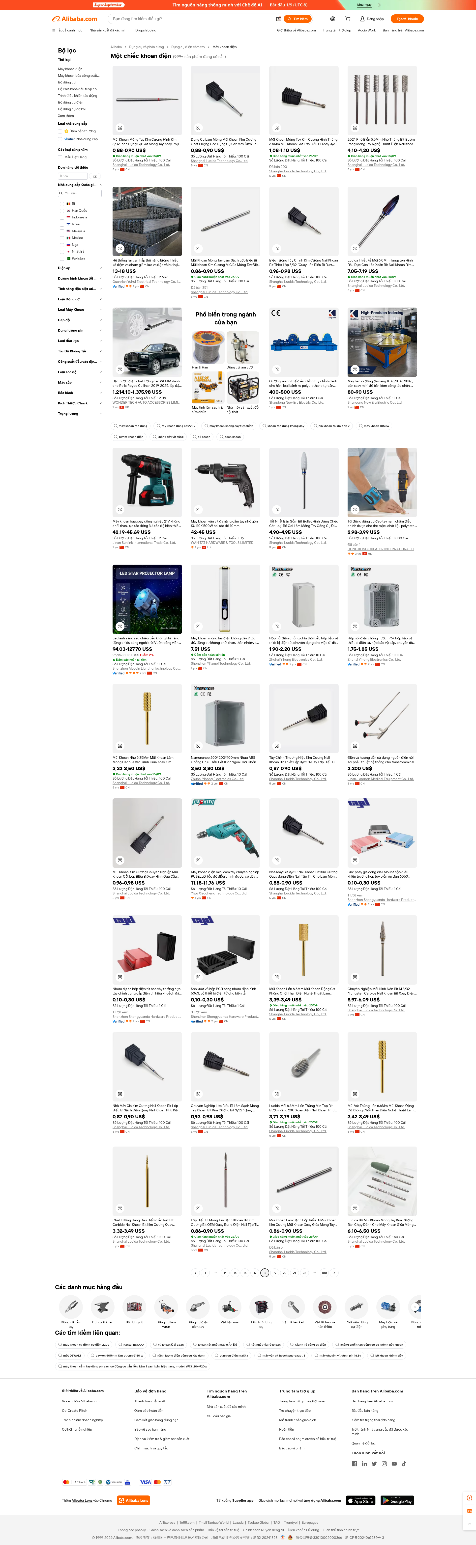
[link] (469, 1498)
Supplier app (243, 1500)
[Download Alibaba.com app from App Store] (361, 1500)
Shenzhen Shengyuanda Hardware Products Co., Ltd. (382, 900)
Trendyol (291, 1522)
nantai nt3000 (133, 1344)
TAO (276, 1522)
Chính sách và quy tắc (151, 1448)
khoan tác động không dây (286, 426)
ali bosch (204, 437)
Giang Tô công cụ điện (310, 1344)
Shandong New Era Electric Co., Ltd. (296, 402)
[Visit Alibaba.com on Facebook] (354, 1464)
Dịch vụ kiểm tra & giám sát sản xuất (161, 1439)
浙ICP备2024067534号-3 (364, 1538)
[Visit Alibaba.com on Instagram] (384, 1464)
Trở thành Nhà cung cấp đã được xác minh (380, 1431)
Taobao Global (258, 1522)
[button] (279, 19)
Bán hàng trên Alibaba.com (372, 1401)
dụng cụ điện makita (234, 1355)
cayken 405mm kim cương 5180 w (119, 1355)
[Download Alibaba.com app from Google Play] (397, 1500)
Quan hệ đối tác (364, 1443)
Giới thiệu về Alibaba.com (83, 1391)
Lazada (238, 1522)
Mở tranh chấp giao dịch (297, 1420)
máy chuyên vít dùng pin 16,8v (340, 1355)
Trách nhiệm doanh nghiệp (82, 1420)
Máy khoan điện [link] (224, 47)
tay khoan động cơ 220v (178, 426)
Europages (310, 1522)
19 (274, 1273)
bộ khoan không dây (389, 1355)
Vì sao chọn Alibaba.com (80, 1401)
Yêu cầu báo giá (219, 1416)
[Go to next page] (334, 1272)
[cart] (349, 20)
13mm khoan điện (131, 437)
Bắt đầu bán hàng (365, 1411)
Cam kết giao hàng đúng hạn (156, 1420)
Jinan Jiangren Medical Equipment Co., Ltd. (381, 779)
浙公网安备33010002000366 (319, 1538)
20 (285, 1273)
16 (244, 1273)
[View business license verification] (282, 1537)
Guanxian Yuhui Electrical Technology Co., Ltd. (147, 282)
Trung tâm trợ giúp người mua (302, 1401)
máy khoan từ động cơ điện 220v (86, 1344)
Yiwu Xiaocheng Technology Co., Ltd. (219, 893)
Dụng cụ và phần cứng (146, 47)
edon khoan (233, 437)
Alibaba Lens (82, 1500)
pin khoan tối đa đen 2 (334, 426)
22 (304, 1273)
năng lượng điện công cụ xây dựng (181, 1355)
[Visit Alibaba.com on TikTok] (404, 1464)
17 (255, 1273)
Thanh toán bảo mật (149, 1401)
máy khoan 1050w (376, 426)
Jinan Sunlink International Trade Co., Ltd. (144, 543)
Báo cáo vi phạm (291, 1448)
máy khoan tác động (133, 426)
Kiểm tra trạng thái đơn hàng (373, 1420)
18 (264, 1273)
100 (324, 1273)
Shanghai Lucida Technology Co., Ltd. (141, 165)
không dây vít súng (170, 437)
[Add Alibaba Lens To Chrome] (133, 1500)
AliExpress (167, 1522)
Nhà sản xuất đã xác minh (226, 1407)
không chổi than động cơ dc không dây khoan (371, 1344)
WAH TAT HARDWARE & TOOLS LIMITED (222, 543)
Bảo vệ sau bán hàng (150, 1429)
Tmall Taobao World (214, 1522)
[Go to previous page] (195, 1272)
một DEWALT (72, 1355)
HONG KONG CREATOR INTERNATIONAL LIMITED (382, 549)
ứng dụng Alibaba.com (322, 1500)
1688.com (187, 1522)
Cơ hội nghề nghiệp (77, 1429)
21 (294, 1273)
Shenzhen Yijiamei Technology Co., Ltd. (221, 663)
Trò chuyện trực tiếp (295, 1411)
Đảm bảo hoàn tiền (149, 1411)
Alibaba (116, 47)
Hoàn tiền (286, 1429)
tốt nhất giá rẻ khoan (266, 1344)
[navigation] (80, 660)
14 (225, 1273)
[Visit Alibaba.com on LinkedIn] (364, 1464)
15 (235, 1273)
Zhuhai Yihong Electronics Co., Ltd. (296, 659)
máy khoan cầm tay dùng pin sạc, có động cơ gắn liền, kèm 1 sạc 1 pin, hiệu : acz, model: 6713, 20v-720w (135, 1366)
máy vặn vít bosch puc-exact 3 (284, 1355)
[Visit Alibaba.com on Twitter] (374, 1464)
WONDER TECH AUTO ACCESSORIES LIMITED (147, 402)
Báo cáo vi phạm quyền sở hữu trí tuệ (307, 1439)
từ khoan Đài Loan (171, 1344)
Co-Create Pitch (74, 1411)
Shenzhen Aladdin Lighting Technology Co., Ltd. (147, 668)
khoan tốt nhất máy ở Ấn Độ (217, 1344)
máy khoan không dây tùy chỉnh (231, 426)
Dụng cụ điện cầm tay (188, 47)
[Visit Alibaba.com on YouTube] (394, 1464)
